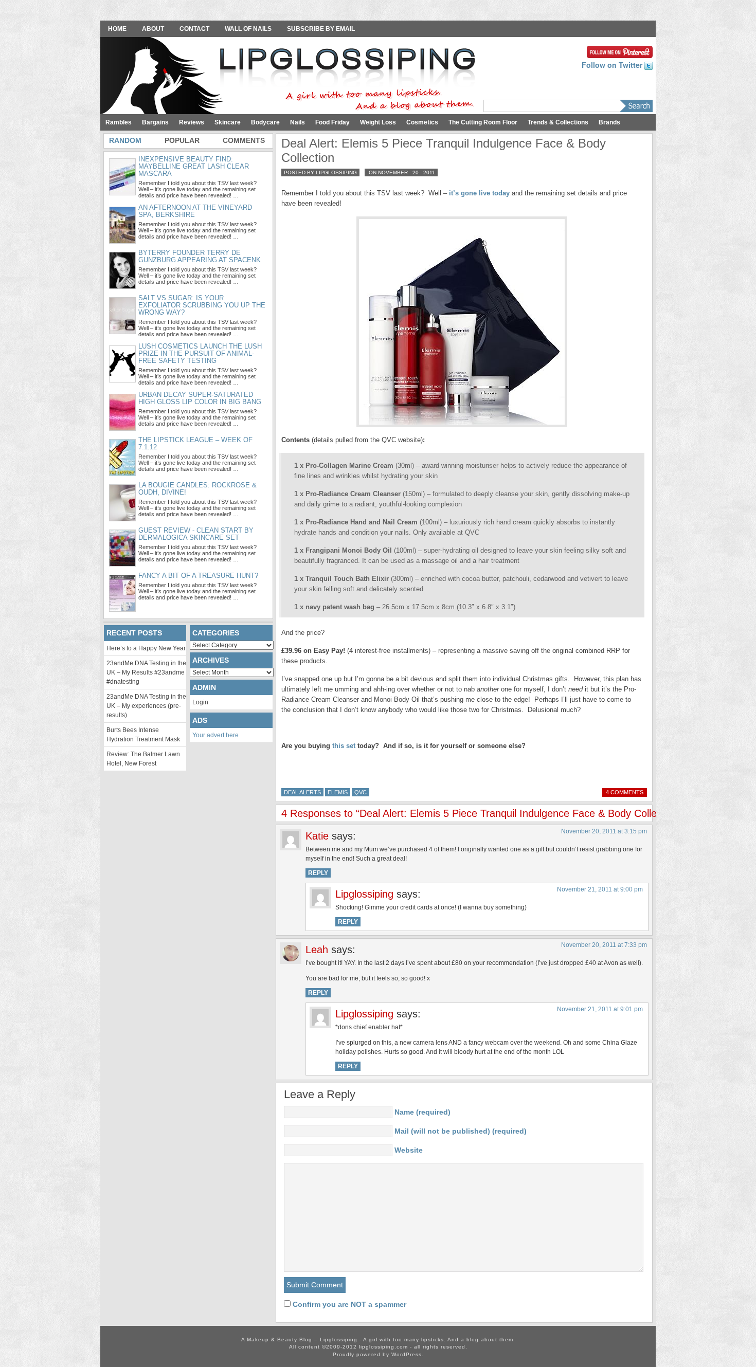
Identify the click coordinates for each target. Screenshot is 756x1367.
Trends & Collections (558, 122)
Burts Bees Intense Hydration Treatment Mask (143, 734)
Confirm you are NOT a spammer (348, 1304)
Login (200, 702)
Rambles (118, 122)
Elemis (338, 792)
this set (343, 746)
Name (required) (422, 1112)
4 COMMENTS (624, 792)
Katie (317, 836)
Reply (318, 873)
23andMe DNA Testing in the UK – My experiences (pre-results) (146, 706)
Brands (609, 122)
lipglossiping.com (383, 1347)
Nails (297, 122)
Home (117, 28)
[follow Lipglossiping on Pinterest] (620, 51)
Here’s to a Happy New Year (146, 648)
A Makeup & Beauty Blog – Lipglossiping (290, 76)
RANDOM (125, 140)
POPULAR (182, 140)
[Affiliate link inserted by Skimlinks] (461, 321)
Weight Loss (378, 122)
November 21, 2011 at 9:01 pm (600, 1009)
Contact (194, 28)
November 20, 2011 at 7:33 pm (604, 945)
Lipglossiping (364, 894)
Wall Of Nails (248, 28)
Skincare (227, 122)
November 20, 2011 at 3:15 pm (604, 831)
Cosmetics (422, 122)
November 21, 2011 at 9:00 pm (600, 889)
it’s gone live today (479, 193)
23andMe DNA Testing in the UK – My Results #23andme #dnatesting (146, 672)
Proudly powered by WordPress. (378, 1354)
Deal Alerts (302, 792)
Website (408, 1150)
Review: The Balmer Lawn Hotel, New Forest (143, 759)
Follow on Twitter (613, 65)
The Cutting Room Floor (482, 122)
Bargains (155, 122)
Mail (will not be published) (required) (460, 1131)
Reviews (191, 122)
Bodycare (265, 122)
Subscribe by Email (321, 28)
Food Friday (332, 122)
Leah (316, 949)
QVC (360, 792)
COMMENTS (244, 140)
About (153, 28)
